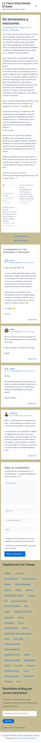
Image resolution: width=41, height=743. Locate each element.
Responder (32, 319)
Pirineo (6, 639)
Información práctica (12, 606)
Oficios (21, 623)
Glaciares (32, 596)
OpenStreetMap (11, 628)
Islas (26, 606)
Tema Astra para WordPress (25, 738)
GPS (5, 601)
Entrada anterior (21, 236)
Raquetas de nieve (12, 655)
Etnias (18, 590)
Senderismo (29, 660)
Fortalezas (29, 590)
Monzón (6, 30)
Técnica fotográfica (11, 676)
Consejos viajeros (29, 579)
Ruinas (27, 655)
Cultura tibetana (22, 584)
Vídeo (19, 682)
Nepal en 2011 (24, 28)
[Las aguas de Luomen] (10, 188)
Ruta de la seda (12, 660)
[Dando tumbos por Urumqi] (27, 194)
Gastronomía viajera (13, 595)
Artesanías (19, 573)
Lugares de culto (23, 611)
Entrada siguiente (20, 241)
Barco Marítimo (10, 579)
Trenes (26, 671)
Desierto (7, 590)
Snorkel (7, 666)
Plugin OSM (18, 639)
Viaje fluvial (28, 676)
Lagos (7, 611)
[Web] (20, 530)
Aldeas (7, 573)
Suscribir (8, 721)
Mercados (9, 617)
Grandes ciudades (19, 601)
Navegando (9, 623)
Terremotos (14, 30)
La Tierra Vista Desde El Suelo (16, 5)
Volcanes (8, 681)
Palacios (25, 628)
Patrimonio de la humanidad (18, 633)
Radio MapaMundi (12, 649)
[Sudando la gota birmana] (11, 216)
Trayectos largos (11, 671)
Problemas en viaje (12, 644)
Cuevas (7, 584)
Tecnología (19, 666)
